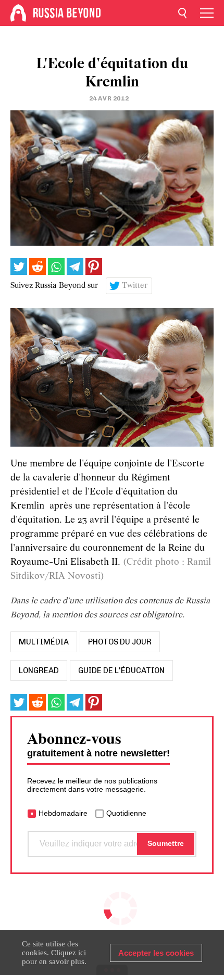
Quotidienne (126, 813)
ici (82, 952)
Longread (39, 670)
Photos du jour (120, 642)
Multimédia (44, 642)
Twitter (135, 286)
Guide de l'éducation (121, 670)
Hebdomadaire (63, 813)
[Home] (18, 13)
